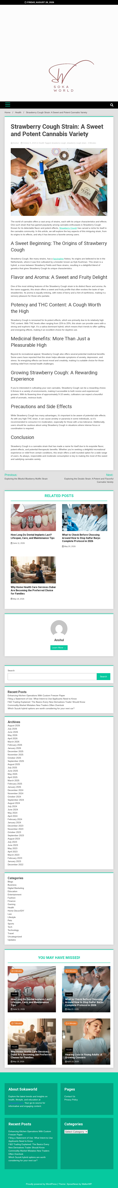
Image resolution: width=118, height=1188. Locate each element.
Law (10, 914)
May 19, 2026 (18, 599)
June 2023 (13, 845)
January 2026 (14, 748)
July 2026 (12, 728)
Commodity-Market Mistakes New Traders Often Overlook (36, 705)
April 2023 (13, 851)
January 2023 (14, 861)
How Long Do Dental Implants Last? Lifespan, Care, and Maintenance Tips (33, 536)
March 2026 (13, 741)
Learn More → (59, 647)
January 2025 (14, 787)
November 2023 (15, 829)
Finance (12, 901)
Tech (10, 927)
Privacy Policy (71, 1099)
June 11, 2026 (18, 543)
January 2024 (14, 822)
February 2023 (15, 858)
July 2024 (12, 806)
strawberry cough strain (76, 143)
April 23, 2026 (73, 1062)
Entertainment (14, 894)
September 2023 (16, 835)
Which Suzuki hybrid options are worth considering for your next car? (41, 708)
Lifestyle (12, 917)
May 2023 (12, 848)
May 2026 (12, 735)
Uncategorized (15, 936)
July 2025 (12, 767)
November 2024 (15, 793)
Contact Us (69, 1096)
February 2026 (15, 745)
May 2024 (12, 813)
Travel (11, 933)
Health (41, 143)
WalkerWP (86, 1184)
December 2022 (15, 864)
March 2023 (13, 855)
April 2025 (13, 777)
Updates (12, 940)
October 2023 (14, 832)
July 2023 (12, 842)
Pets (10, 920)
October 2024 (14, 796)
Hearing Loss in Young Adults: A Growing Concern (83, 1056)
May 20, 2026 (70, 546)
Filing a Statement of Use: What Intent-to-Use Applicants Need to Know (42, 698)
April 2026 (13, 738)
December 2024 (15, 790)
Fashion (12, 898)
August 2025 (14, 764)
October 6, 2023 (29, 143)
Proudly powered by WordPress (41, 1184)
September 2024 (16, 800)
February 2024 (15, 819)
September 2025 (16, 761)
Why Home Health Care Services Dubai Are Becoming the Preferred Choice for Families (33, 590)
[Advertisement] (59, 35)
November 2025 (15, 754)
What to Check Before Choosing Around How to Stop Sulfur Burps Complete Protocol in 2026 (81, 538)
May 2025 (12, 774)
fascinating (58, 258)
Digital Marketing (16, 888)
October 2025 (14, 758)
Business (12, 885)
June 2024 (13, 809)
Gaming (11, 904)
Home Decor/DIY (16, 910)
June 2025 (13, 771)
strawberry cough (58, 143)
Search (11, 670)
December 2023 (15, 825)
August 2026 (14, 725)
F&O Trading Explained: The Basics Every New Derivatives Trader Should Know (46, 702)
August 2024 (14, 803)
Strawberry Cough (68, 228)
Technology (13, 930)
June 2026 (13, 732)
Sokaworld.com (15, 1103)
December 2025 (15, 751)
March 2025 (13, 780)
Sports (11, 923)
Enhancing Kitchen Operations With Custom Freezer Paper (36, 695)
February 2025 (15, 783)
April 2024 (13, 816)
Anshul (16, 143)
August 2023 (14, 838)
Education (12, 891)
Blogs (10, 881)
